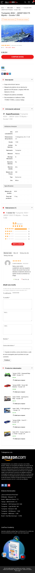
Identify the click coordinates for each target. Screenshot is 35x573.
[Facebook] (2, 485)
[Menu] (2, 2)
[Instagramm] (5, 485)
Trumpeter (3, 70)
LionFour (23, 568)
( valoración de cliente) (16, 45)
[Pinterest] (9, 485)
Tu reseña (6, 297)
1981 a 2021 (10, 7)
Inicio (2, 7)
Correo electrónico (9, 345)
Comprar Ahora (17, 57)
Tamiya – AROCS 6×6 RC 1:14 (9, 501)
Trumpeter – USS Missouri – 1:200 (10, 511)
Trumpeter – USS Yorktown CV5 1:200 (11, 504)
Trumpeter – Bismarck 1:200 (9, 509)
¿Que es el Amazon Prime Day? (9, 494)
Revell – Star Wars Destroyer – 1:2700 (11, 516)
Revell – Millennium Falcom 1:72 (9, 499)
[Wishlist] (29, 2)
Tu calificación (7, 293)
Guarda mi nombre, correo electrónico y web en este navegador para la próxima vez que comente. (17, 354)
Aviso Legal (17, 570)
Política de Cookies (27, 569)
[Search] (25, 2)
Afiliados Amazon (18, 569)
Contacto (28, 568)
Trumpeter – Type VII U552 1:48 (9, 506)
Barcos (18, 7)
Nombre (6, 339)
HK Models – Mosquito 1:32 (8, 497)
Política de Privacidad (8, 569)
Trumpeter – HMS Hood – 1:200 (9, 513)
